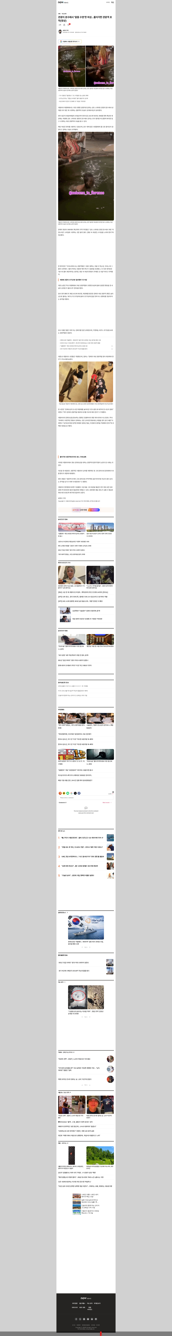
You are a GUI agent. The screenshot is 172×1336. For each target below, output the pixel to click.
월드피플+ (82, 1303)
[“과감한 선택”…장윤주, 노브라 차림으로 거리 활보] (110, 1059)
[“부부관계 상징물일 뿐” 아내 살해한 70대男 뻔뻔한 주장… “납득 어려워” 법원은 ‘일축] (110, 1069)
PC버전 (98, 1325)
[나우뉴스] (63, 2)
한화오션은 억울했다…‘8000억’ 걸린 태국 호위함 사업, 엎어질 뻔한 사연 (80, 340)
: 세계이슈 (62, 1143)
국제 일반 (74, 1303)
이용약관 (78, 1325)
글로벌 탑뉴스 (62, 912)
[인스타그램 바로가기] (88, 1319)
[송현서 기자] (60, 32)
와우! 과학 (82, 1307)
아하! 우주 (75, 1307)
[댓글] (68, 25)
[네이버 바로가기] (91, 1319)
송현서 (64, 30)
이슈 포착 (64, 14)
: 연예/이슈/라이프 (65, 1052)
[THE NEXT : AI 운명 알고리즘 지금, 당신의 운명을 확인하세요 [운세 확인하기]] (86, 509)
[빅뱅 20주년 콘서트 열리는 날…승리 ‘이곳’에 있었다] (110, 1079)
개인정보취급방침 (86, 1325)
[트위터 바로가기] (80, 1319)
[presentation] (82, 947)
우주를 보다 (97, 1303)
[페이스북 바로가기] (76, 1319)
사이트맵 (93, 1325)
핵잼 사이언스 (89, 1308)
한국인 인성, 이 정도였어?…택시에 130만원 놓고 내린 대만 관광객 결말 (80, 343)
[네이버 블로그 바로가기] (95, 1319)
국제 (59, 14)
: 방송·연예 (63, 1092)
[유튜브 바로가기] (84, 1319)
